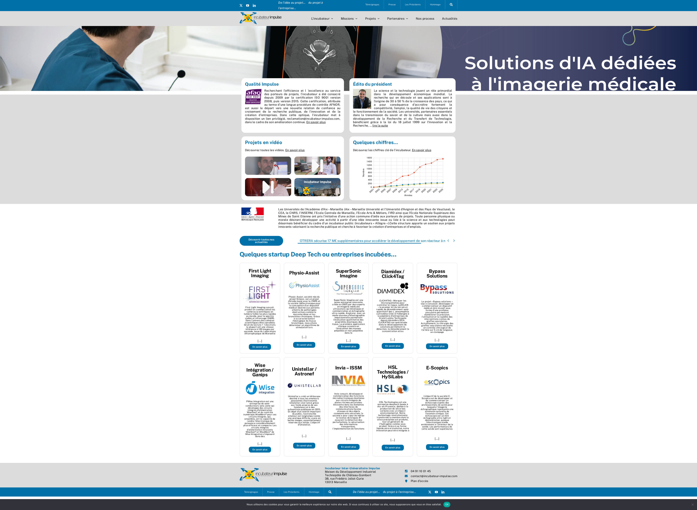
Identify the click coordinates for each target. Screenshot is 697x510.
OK (447, 504)
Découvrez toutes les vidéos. (275, 150)
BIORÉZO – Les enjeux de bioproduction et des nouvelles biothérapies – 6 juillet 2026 (364, 241)
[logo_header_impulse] (261, 13)
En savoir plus (316, 122)
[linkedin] (254, 5)
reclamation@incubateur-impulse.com (313, 118)
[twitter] (241, 5)
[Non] (692, 504)
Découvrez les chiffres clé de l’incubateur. (392, 150)
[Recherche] (451, 4)
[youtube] (247, 5)
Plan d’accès (419, 481)
